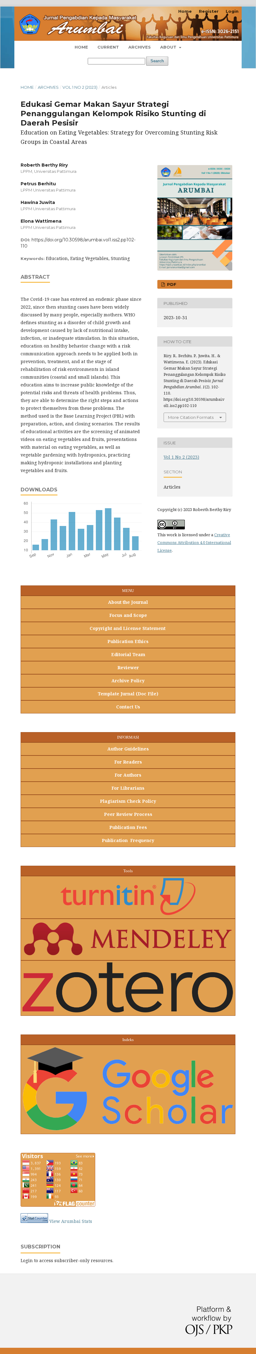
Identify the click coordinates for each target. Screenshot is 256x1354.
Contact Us (128, 707)
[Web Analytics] (34, 1221)
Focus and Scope (128, 615)
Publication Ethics (128, 641)
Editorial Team (128, 654)
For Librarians (128, 788)
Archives (139, 47)
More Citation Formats (191, 417)
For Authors (128, 775)
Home (81, 47)
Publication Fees (128, 827)
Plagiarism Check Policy (128, 801)
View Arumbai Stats (70, 1221)
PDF (171, 284)
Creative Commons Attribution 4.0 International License (194, 542)
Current (108, 47)
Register (209, 11)
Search (157, 61)
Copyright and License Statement (128, 628)
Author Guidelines (128, 749)
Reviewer (128, 667)
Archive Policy (128, 681)
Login (232, 11)
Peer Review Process (128, 814)
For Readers (128, 762)
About (169, 47)
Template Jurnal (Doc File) (128, 694)
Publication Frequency (128, 840)
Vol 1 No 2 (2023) (79, 87)
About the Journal (128, 602)
